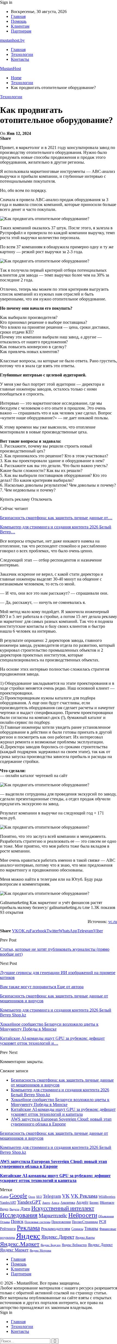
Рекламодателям (55, 1228)
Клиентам (20, 26)
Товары (91, 1228)
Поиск (17, 1221)
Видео (4, 1209)
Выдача (14, 1209)
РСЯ (102, 1221)
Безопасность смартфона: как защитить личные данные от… (56, 517)
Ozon (31, 1196)
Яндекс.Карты (85, 1238)
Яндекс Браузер (51, 1245)
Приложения (61, 1222)
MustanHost (10, 68)
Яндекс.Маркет (19, 1244)
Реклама (28, 1227)
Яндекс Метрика (40, 1250)
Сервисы (77, 1229)
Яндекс (28, 1236)
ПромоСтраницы (85, 1222)
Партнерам (21, 31)
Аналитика (67, 1202)
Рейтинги (8, 1228)
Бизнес (94, 1202)
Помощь (18, 21)
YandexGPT (29, 1202)
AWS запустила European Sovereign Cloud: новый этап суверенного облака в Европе (61, 1121)
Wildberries (106, 1197)
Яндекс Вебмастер (74, 1245)
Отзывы (5, 1222)
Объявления (106, 1216)
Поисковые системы (37, 1221)
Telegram (52, 1196)
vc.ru (112, 921)
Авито (46, 1202)
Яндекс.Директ (57, 1237)
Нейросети (82, 1215)
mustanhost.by (12, 40)
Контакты (20, 59)
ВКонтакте (107, 1202)
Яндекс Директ (100, 1245)
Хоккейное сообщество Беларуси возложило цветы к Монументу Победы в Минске (60, 1102)
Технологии (22, 54)
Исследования (19, 1215)
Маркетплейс (53, 1215)
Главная (18, 16)
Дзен (25, 1208)
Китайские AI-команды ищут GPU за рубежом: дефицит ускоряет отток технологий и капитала (63, 1112)
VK (66, 1196)
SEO (39, 1196)
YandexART (8, 1202)
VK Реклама (84, 1196)
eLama (4, 1197)
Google (18, 1195)
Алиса (55, 1202)
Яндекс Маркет (14, 1250)
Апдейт (82, 1202)
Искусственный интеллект (62, 1208)
